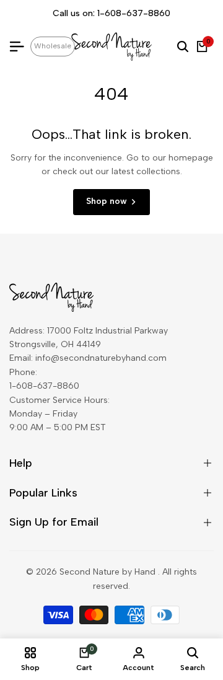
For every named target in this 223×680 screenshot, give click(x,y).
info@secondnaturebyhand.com (101, 358)
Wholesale (52, 46)
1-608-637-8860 (133, 13)
